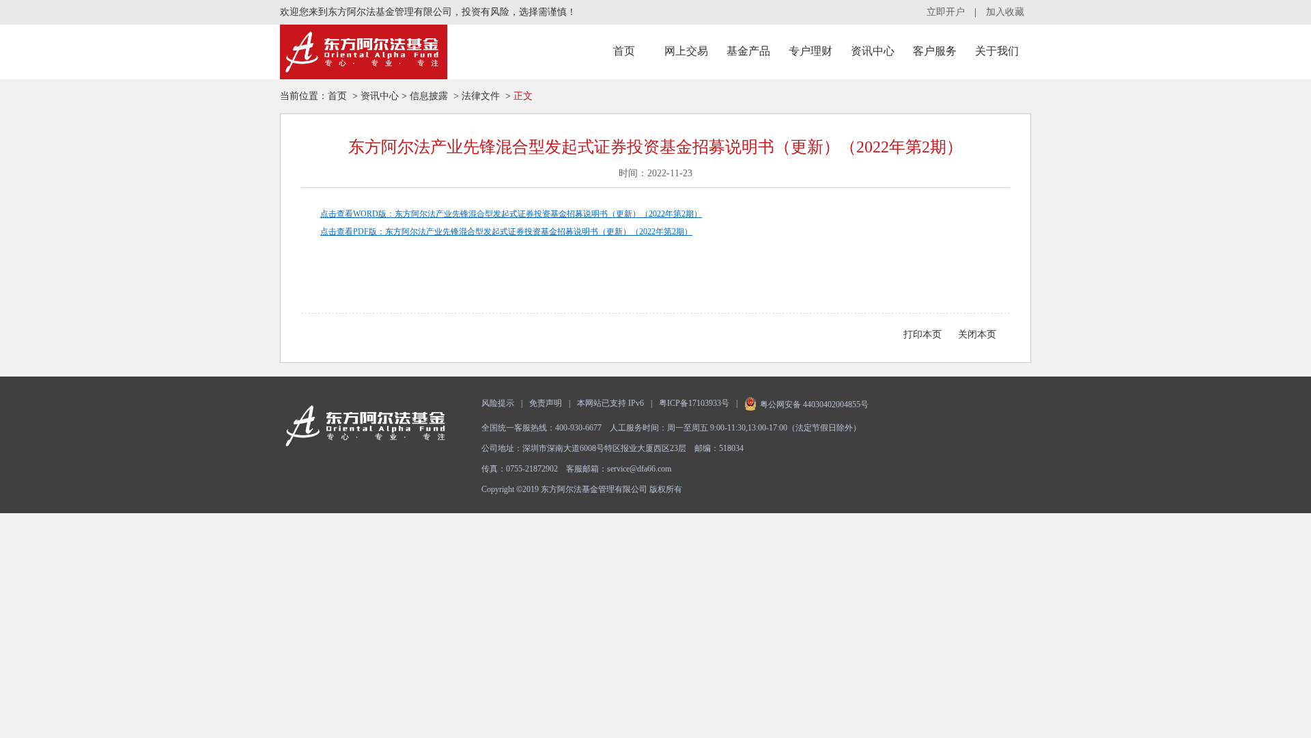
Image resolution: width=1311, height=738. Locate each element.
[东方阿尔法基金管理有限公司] (363, 52)
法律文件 (481, 96)
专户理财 (810, 51)
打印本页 (922, 334)
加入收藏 (1005, 12)
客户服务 (935, 51)
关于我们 (997, 51)
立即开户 (946, 12)
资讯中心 (872, 51)
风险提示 (497, 403)
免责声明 (545, 403)
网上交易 (686, 51)
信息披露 (429, 96)
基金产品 (748, 51)
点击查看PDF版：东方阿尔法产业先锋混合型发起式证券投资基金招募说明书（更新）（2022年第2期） (506, 231)
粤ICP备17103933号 (694, 403)
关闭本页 (977, 334)
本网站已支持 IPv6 (610, 403)
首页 (624, 51)
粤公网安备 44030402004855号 (814, 404)
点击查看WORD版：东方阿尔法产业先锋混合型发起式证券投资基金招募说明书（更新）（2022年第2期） (511, 214)
